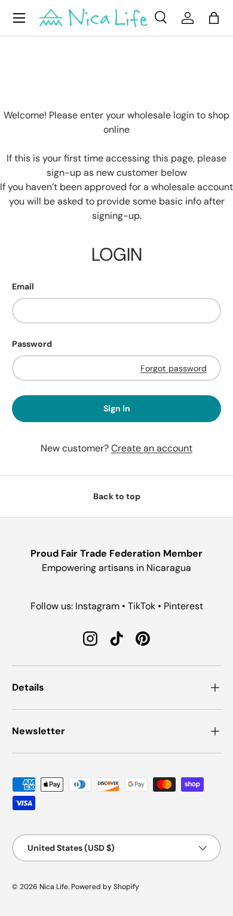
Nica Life (53, 886)
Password (32, 343)
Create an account (151, 448)
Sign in (116, 408)
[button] (214, 18)
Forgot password (173, 368)
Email (23, 286)
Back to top (116, 496)
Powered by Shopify (105, 886)
